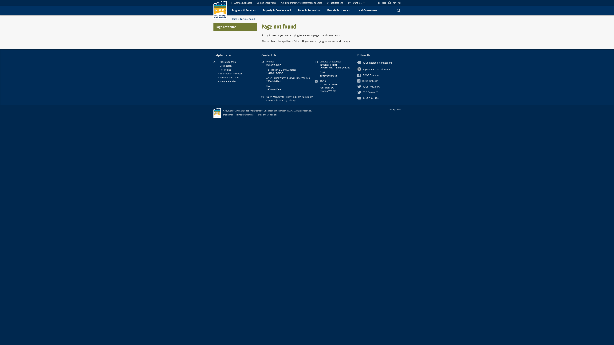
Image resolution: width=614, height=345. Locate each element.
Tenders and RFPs (229, 77)
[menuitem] (241, 3)
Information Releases (231, 73)
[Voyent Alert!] (389, 2)
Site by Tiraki (395, 109)
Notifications (337, 3)
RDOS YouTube (370, 98)
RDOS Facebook (371, 75)
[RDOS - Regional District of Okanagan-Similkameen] (220, 9)
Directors (324, 65)
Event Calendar (228, 81)
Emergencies (343, 67)
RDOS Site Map (228, 62)
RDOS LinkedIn (370, 81)
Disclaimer (228, 115)
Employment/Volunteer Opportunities (303, 3)
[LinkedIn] (399, 2)
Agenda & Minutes (243, 3)
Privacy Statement (244, 115)
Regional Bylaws (268, 3)
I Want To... (357, 3)
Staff (334, 65)
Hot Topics (225, 70)
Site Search (226, 66)
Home (234, 19)
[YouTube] (384, 2)
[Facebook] (379, 2)
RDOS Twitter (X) (371, 86)
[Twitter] (394, 2)
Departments (327, 67)
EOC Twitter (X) (370, 92)
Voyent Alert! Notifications (376, 69)
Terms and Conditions (266, 115)
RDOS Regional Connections (377, 62)
